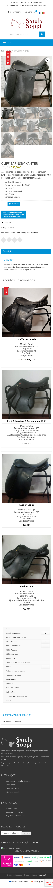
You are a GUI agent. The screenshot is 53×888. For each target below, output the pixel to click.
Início (3, 51)
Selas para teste (12, 788)
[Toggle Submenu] (45, 633)
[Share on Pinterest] (14, 239)
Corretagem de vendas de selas (18, 781)
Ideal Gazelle (26, 586)
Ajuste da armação (13, 792)
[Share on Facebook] (4, 239)
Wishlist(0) (28, 12)
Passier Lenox (26, 505)
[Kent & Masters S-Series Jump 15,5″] (26, 394)
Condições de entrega (14, 812)
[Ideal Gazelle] (26, 559)
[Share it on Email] (20, 239)
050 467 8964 (37, 2)
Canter (12, 233)
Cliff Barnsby (21, 233)
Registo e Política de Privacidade (18, 816)
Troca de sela (11, 785)
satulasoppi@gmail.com (21, 2)
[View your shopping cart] (34, 12)
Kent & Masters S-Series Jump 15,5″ (26, 421)
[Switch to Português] (43, 13)
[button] (47, 60)
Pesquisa (27, 833)
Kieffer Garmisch (26, 339)
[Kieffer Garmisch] (26, 312)
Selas (9, 51)
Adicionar (15, 204)
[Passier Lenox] (26, 478)
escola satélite (32, 233)
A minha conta (11, 808)
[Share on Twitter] (9, 239)
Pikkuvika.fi (42, 875)
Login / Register (15, 12)
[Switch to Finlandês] (40, 13)
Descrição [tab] (7, 251)
